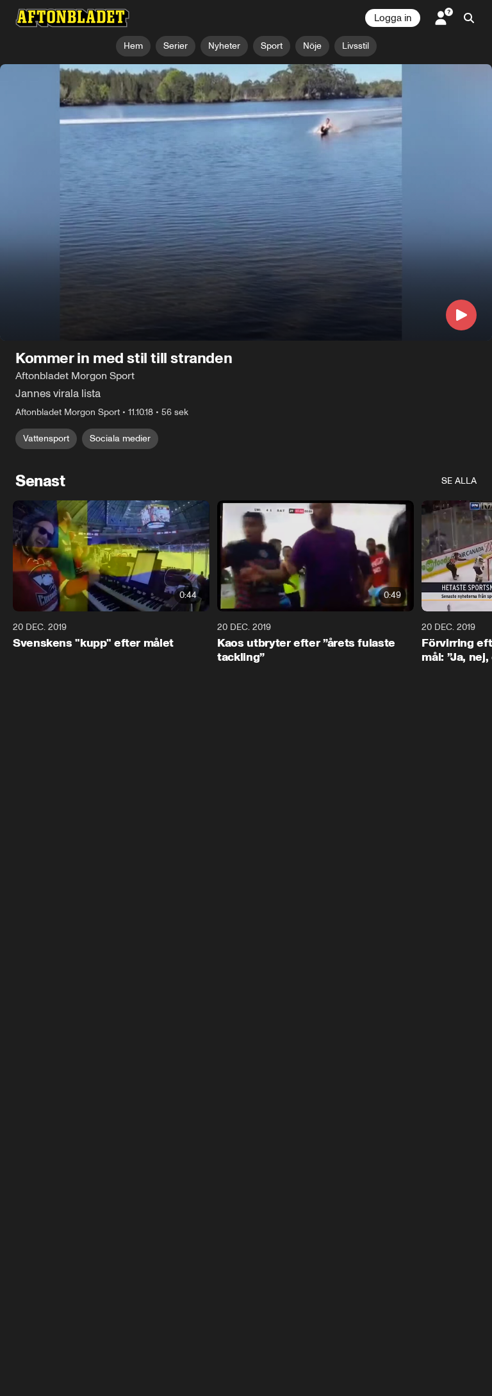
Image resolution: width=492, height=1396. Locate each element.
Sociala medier (120, 438)
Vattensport (46, 438)
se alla (459, 480)
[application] (246, 202)
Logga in (392, 18)
